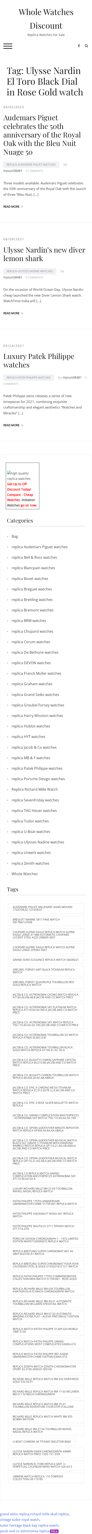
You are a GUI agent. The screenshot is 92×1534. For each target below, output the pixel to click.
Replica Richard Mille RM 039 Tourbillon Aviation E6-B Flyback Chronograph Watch (43, 1290)
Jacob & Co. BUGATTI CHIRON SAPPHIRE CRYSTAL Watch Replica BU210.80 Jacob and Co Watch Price (44, 1062)
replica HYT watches (28, 736)
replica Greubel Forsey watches (38, 705)
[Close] (37, 466)
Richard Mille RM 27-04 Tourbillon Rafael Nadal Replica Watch (42, 1430)
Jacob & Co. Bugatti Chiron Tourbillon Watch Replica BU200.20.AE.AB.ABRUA (46, 1076)
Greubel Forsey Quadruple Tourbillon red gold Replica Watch (43, 983)
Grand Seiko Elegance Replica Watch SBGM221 (46, 960)
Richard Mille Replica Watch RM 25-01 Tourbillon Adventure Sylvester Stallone (43, 1405)
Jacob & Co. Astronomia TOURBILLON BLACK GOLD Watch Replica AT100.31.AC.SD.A (43, 1048)
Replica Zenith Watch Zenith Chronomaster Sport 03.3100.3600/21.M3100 (44, 1368)
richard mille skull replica (49, 1514)
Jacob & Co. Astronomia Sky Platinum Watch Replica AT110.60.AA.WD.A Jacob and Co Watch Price (45, 1009)
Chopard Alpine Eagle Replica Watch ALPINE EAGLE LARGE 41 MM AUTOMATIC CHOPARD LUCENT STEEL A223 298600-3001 (44, 934)
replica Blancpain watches (33, 567)
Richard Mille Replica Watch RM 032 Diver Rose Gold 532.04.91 (46, 1380)
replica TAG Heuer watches (34, 810)
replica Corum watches (31, 641)
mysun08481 (12, 171)
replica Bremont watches (33, 610)
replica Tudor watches (30, 821)
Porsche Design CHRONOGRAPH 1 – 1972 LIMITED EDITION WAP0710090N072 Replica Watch (45, 1240)
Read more (11, 206)
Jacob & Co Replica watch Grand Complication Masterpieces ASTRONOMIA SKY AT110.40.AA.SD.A (44, 1176)
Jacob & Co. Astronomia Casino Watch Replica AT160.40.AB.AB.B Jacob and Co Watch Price (45, 996)
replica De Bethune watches (35, 652)
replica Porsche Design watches (38, 778)
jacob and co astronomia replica (24, 1531)
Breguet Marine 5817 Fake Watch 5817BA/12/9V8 (36, 921)
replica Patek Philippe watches (29, 377)
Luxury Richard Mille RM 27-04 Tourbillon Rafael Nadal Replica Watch (42, 1190)
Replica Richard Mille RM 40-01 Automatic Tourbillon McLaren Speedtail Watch (42, 1302)
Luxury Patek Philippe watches (38, 360)
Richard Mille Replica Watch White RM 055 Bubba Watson (42, 1418)
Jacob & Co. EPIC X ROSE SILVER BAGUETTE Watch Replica (45, 1104)
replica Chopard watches (32, 631)
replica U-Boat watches (31, 831)
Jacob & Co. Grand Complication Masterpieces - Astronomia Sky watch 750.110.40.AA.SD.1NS (46, 1116)
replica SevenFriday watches (35, 800)
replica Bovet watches (30, 578)
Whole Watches (25, 873)
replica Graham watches (32, 683)
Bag (15, 536)
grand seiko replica (14, 1514)
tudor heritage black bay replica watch (29, 1525)
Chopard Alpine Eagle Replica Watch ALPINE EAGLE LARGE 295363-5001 (44, 948)
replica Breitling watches (32, 599)
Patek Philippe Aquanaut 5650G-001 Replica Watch (43, 1215)
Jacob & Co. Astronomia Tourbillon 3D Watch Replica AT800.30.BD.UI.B (45, 1036)
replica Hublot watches (31, 726)
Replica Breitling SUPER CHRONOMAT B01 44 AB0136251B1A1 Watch (43, 1252)
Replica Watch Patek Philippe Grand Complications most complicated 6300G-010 (44, 1343)
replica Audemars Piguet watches (31, 164)
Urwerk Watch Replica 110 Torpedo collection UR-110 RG (38, 1478)
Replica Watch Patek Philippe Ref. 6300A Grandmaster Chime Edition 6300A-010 (40, 1355)
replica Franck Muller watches (36, 673)
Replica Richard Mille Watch (35, 789)
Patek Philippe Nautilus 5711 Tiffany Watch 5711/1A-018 (43, 1227)
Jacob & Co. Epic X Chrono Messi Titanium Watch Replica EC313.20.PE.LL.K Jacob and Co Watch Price (44, 1090)
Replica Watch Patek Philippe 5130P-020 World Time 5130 (45, 1330)
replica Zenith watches (30, 863)
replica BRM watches (29, 620)
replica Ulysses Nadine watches (30, 271)
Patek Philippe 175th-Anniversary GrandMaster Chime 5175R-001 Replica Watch (45, 1202)
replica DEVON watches (31, 662)
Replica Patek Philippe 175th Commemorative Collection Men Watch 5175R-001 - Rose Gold (45, 1277)
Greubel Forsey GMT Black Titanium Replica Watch (44, 971)
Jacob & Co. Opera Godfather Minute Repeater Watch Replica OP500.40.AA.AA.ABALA (46, 1129)
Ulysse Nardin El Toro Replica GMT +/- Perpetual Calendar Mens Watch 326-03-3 (42, 1465)
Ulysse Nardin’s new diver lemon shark (44, 254)
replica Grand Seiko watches (35, 694)
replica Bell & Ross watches (34, 557)
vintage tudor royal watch (19, 1519)
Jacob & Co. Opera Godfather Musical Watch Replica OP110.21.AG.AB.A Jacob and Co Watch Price (45, 1160)
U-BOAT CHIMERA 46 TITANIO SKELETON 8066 (42, 1441)
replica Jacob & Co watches (34, 747)
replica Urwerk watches (31, 852)
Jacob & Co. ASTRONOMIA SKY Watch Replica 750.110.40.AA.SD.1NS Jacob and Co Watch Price (46, 1023)
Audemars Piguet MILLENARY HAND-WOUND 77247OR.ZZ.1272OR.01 (42, 908)
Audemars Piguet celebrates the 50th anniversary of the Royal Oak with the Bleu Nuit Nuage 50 (42, 134)
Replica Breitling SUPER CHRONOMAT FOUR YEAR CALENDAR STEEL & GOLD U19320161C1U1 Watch (45, 1265)
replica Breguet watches (32, 589)
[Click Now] (22, 476)
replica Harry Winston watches (37, 715)
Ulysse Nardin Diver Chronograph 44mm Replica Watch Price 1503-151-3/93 (42, 1453)
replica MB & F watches (31, 757)
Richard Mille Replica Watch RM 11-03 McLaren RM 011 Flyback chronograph (46, 1393)
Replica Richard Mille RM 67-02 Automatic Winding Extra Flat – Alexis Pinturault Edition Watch (46, 1316)
